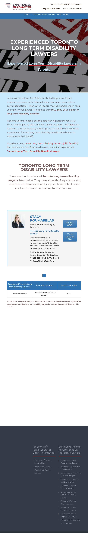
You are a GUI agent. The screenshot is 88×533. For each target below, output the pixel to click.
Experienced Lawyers (43, 467)
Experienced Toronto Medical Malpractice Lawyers (68, 495)
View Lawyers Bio (69, 236)
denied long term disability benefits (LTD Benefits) (51, 143)
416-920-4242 (69, 223)
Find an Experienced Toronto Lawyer (66, 4)
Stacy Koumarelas (42, 218)
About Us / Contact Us (72, 9)
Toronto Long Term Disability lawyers (44, 167)
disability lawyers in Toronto (45, 304)
